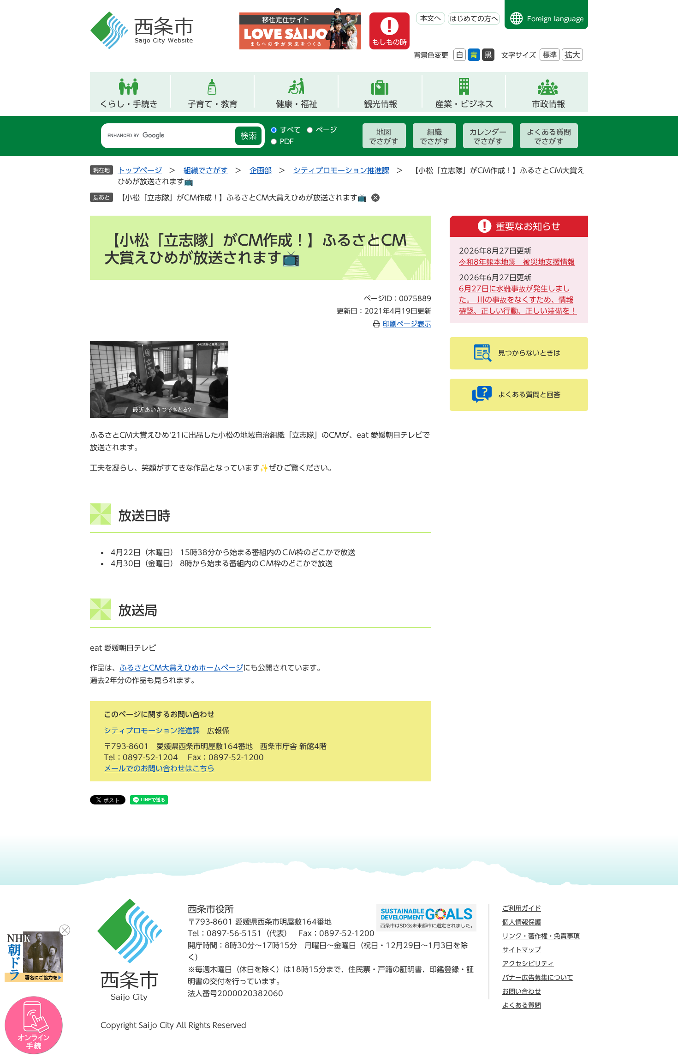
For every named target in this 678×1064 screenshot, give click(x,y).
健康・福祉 (296, 104)
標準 (550, 54)
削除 (375, 197)
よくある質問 (521, 1005)
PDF (287, 141)
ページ (326, 130)
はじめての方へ (474, 18)
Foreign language (555, 19)
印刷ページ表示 (407, 323)
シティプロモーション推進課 (341, 170)
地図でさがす (383, 136)
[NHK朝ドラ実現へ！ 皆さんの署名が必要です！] (34, 956)
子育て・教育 (213, 104)
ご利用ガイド (521, 908)
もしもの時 (389, 42)
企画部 (261, 170)
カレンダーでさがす (488, 136)
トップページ (140, 170)
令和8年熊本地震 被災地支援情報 (517, 262)
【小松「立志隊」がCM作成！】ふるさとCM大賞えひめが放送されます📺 (242, 197)
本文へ (430, 18)
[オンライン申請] (34, 1025)
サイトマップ (521, 950)
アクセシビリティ (528, 964)
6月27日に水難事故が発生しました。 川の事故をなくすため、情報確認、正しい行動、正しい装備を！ (518, 299)
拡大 (572, 55)
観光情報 (380, 104)
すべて (290, 130)
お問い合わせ (521, 991)
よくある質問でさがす (549, 136)
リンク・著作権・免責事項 (541, 936)
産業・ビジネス (464, 104)
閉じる (64, 930)
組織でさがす (434, 136)
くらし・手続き (129, 104)
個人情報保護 (521, 922)
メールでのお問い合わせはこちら (159, 768)
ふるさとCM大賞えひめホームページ (181, 667)
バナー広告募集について (537, 977)
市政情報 (548, 104)
